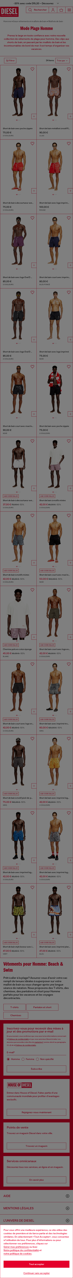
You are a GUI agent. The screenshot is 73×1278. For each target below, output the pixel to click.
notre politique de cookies (18, 1253)
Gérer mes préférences (16, 1247)
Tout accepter (36, 1264)
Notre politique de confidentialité (21, 1250)
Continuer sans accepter (36, 1273)
